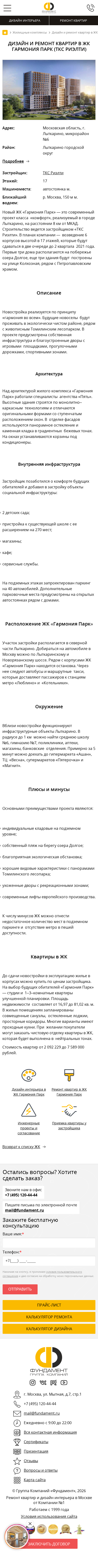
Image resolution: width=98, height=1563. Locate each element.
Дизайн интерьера (24, 20)
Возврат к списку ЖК (21, 1146)
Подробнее (13, 161)
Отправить (20, 1289)
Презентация (36, 1451)
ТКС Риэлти (53, 172)
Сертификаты (36, 1441)
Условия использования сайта (49, 1516)
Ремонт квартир (73, 20)
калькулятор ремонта (49, 1317)
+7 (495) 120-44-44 (21, 1194)
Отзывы (31, 1460)
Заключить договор (49, 1544)
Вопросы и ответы (41, 1470)
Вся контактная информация (50, 1432)
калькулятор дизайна (49, 1328)
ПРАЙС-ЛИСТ (49, 1305)
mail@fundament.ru (24, 1210)
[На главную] (5, 32)
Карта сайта (35, 1479)
